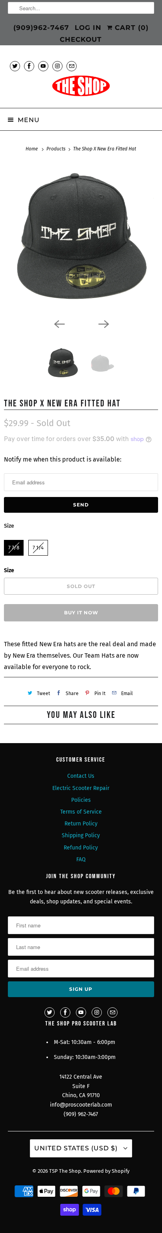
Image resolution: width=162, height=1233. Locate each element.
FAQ (81, 859)
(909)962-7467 (41, 28)
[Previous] (59, 323)
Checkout (81, 39)
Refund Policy (81, 847)
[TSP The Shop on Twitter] (15, 66)
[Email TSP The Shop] (71, 66)
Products (56, 149)
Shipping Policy (81, 835)
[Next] (103, 323)
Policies (81, 800)
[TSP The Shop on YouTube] (43, 66)
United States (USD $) (77, 1148)
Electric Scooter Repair (80, 788)
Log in (88, 28)
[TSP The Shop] (81, 88)
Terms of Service (81, 811)
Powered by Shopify (106, 1171)
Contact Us (80, 776)
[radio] (14, 548)
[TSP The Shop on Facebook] (29, 66)
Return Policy (81, 823)
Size (9, 570)
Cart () (130, 28)
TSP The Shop (65, 1171)
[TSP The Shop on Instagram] (57, 66)
